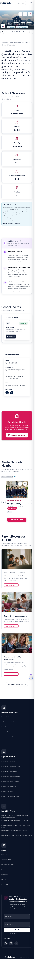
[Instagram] (7, 392)
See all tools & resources (15, 684)
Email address (7, 920)
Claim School (6, 32)
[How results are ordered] (15, 477)
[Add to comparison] (20, 484)
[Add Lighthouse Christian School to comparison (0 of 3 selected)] (25, 14)
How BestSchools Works (10, 221)
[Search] (19, 3)
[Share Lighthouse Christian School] (20, 14)
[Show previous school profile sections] (2, 32)
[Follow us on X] (16, 943)
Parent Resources (27, 32)
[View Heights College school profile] (17, 502)
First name (6, 913)
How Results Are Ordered (7, 476)
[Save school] (25, 484)
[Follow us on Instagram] (11, 943)
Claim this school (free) (18, 435)
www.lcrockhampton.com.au (16, 385)
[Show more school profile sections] (31, 32)
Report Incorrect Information (11, 223)
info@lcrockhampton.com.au (17, 370)
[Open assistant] (31, 676)
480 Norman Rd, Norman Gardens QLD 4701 (15, 378)
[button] (20, 241)
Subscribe (17, 930)
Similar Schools (16, 32)
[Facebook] (11, 392)
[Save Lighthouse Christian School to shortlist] (30, 14)
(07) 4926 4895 (12, 363)
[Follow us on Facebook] (6, 943)
